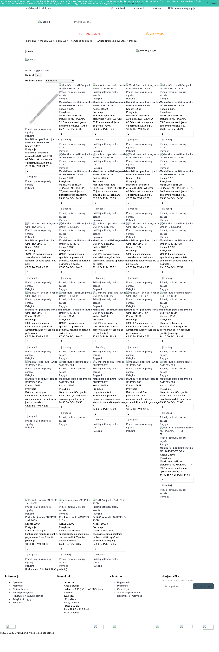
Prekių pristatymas (23, 592)
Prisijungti (122, 585)
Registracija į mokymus (129, 595)
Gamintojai (123, 589)
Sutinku (212, 3)
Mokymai (18, 585)
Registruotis (123, 582)
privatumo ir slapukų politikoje (129, 3)
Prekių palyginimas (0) (37, 70)
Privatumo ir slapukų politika (28, 595)
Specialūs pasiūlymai (128, 592)
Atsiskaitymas (20, 589)
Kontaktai (18, 602)
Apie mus (18, 582)
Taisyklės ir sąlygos (23, 599)
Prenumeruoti (203, 586)
